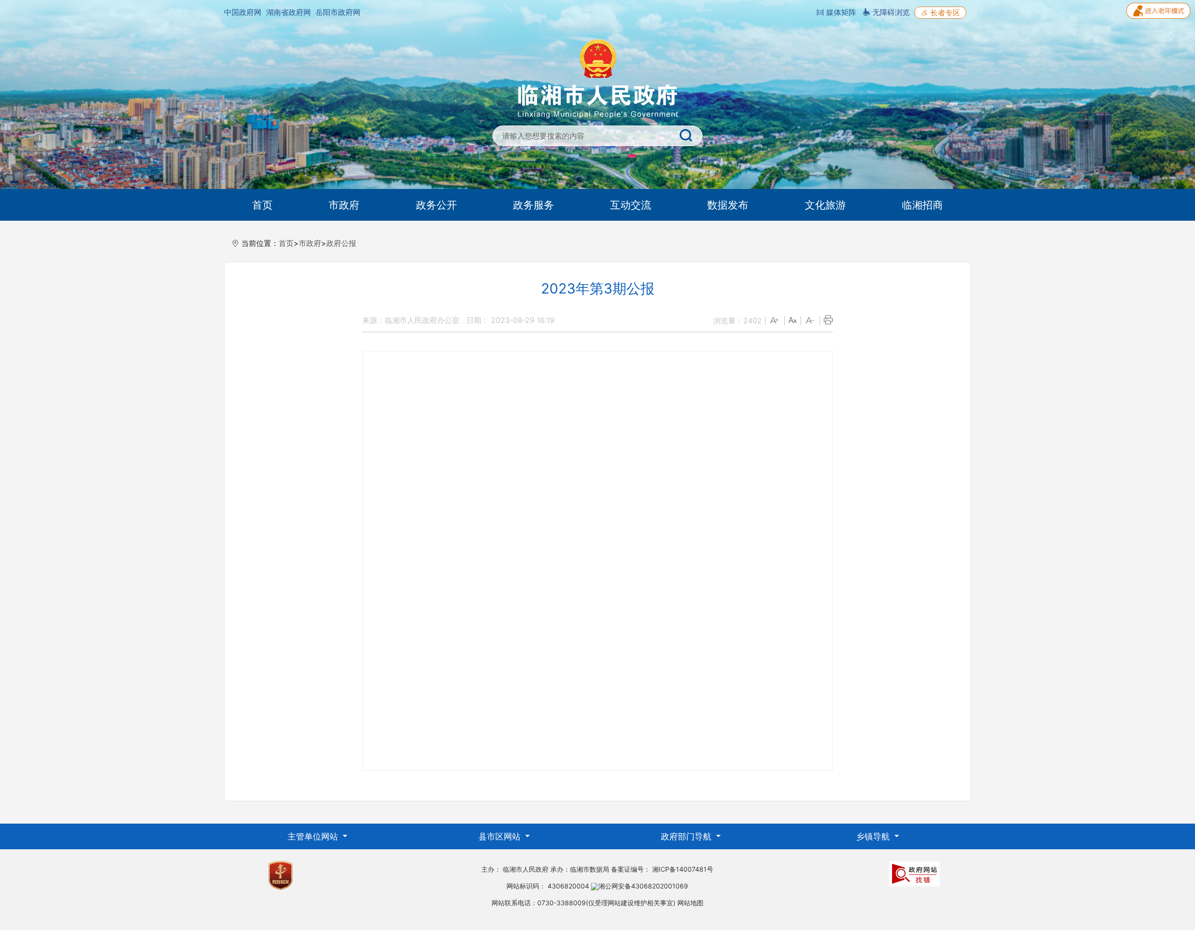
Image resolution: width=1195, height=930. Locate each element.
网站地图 (690, 903)
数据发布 (727, 205)
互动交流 (630, 205)
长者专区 (944, 12)
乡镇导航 (874, 836)
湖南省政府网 (288, 12)
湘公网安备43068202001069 (643, 886)
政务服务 (533, 205)
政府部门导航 (687, 836)
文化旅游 (825, 205)
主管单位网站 (314, 836)
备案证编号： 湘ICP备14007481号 (662, 869)
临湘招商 (922, 205)
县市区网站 (500, 836)
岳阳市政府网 (338, 12)
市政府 (344, 205)
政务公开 (436, 205)
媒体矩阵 (840, 12)
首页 (262, 205)
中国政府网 (242, 12)
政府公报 (341, 243)
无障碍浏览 (890, 12)
